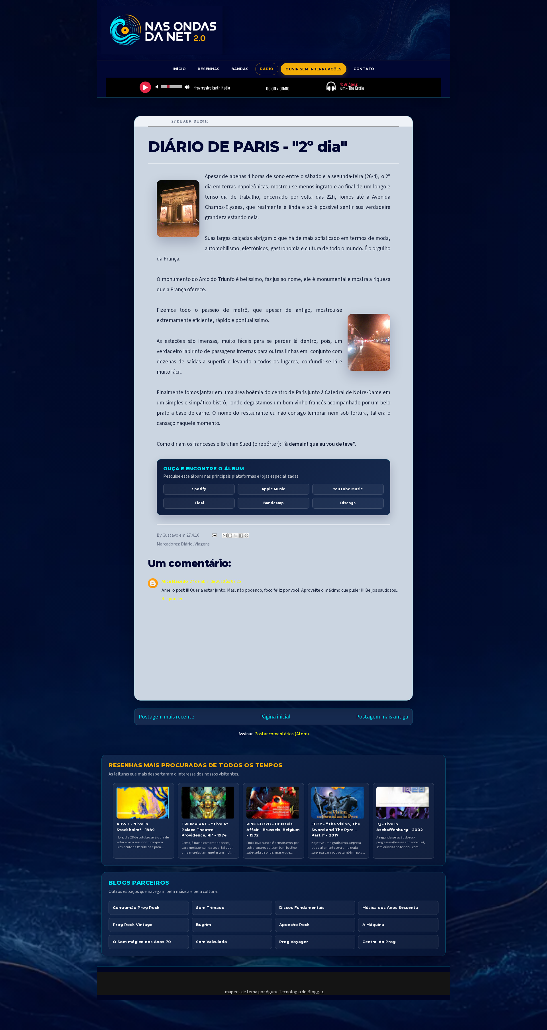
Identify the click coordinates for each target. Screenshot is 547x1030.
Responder (172, 599)
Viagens (202, 544)
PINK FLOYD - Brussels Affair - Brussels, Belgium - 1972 (273, 829)
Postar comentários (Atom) (281, 734)
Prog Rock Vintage (132, 924)
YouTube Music (348, 489)
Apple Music (273, 489)
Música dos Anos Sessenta (390, 907)
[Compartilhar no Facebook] (241, 535)
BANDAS (239, 69)
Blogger (315, 992)
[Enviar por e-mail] (225, 535)
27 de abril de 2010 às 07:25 (215, 581)
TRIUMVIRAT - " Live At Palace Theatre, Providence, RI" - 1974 (204, 829)
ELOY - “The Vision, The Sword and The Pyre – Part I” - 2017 (335, 829)
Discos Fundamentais (301, 907)
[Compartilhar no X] (235, 535)
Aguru (271, 992)
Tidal (199, 503)
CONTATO (364, 69)
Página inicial (275, 717)
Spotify (199, 489)
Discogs (348, 503)
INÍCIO (179, 69)
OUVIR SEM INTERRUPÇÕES (313, 69)
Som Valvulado (211, 941)
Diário (187, 544)
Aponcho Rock (294, 924)
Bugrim (203, 924)
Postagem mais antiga (382, 717)
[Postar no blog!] (230, 535)
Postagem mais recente (166, 717)
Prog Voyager (293, 941)
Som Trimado (210, 907)
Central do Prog (379, 941)
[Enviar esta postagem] (213, 535)
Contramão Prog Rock (136, 907)
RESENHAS (208, 69)
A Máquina (373, 924)
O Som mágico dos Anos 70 (142, 941)
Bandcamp (273, 503)
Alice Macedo (175, 581)
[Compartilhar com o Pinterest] (246, 535)
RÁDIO (267, 69)
